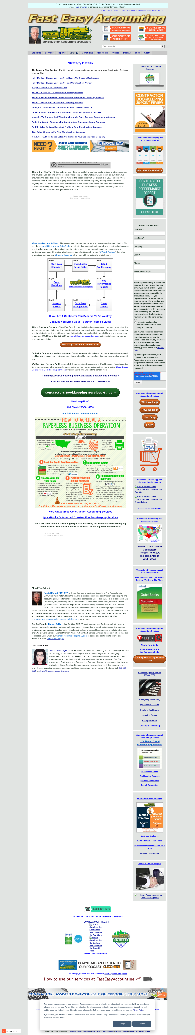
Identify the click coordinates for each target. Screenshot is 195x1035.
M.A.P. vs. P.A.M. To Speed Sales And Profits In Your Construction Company (68, 137)
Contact (133, 1031)
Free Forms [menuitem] (102, 53)
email (84, 7)
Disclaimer (86, 1031)
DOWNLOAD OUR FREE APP (96, 922)
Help (128, 10)
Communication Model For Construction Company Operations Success (66, 112)
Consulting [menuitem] (87, 53)
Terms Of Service (121, 1031)
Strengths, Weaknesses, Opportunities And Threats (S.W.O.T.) (62, 107)
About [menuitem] (147, 53)
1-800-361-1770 (158, 10)
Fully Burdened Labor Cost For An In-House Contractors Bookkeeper (65, 78)
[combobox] (131, 46)
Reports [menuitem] (62, 53)
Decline (142, 1024)
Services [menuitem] (49, 53)
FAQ (123, 10)
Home (103, 10)
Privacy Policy (138, 1010)
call (77, 7)
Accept (122, 1024)
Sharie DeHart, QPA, (58, 650)
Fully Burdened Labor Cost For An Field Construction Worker (62, 83)
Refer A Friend (146, 10)
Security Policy (108, 1031)
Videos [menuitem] (115, 53)
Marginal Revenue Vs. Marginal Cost (49, 88)
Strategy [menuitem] (74, 53)
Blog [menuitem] (137, 53)
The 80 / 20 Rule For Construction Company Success (57, 93)
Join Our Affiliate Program (149, 864)
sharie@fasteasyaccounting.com (54, 671)
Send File (135, 10)
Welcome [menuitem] (36, 53)
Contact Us (111, 10)
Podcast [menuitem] (127, 53)
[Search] (163, 46)
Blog (119, 10)
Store (38, 1009)
